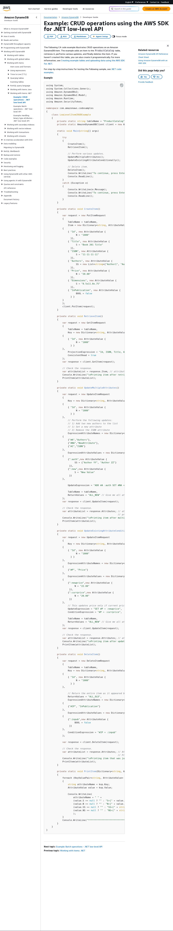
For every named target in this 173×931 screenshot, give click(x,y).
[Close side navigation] (36, 17)
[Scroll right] (96, 9)
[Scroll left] (26, 9)
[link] (90, 17)
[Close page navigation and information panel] (168, 46)
